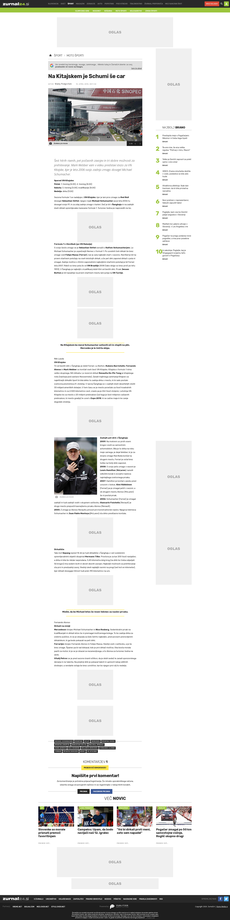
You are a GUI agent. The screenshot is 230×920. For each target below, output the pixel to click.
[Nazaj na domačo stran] (50, 55)
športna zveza (108, 741)
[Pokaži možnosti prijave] (226, 3)
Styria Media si (222, 906)
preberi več (95, 768)
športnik (79, 741)
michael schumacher (64, 741)
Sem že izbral (136, 68)
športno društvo (62, 744)
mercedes (96, 741)
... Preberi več (150, 918)
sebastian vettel (79, 744)
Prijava (83, 791)
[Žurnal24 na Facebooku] (220, 898)
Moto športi (75, 55)
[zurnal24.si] (16, 4)
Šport (58, 55)
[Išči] (221, 3)
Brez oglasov (212, 4)
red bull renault (96, 744)
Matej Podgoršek (63, 84)
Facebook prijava (101, 791)
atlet (87, 741)
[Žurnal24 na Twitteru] (226, 898)
